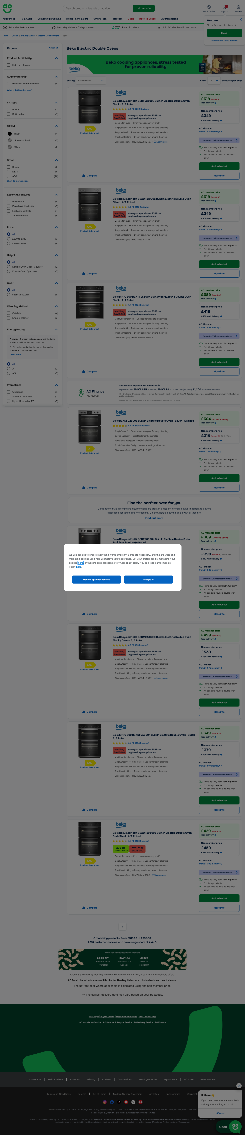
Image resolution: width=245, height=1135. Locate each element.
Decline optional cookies (96, 579)
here (80, 562)
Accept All (148, 579)
